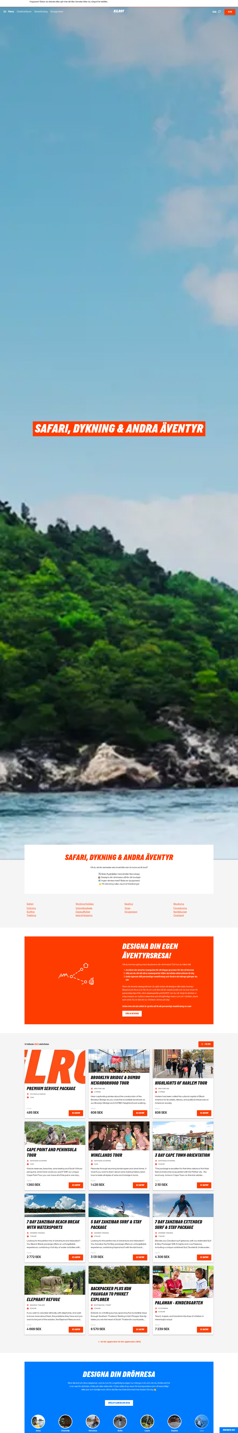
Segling (129, 904)
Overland (178, 915)
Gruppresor (56, 11)
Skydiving (178, 904)
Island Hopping (84, 915)
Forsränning (180, 908)
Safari (30, 904)
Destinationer (24, 11)
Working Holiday (85, 904)
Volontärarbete (84, 908)
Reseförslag (41, 11)
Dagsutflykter (83, 911)
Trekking (31, 915)
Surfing (31, 911)
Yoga (127, 908)
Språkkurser (180, 911)
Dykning (31, 908)
